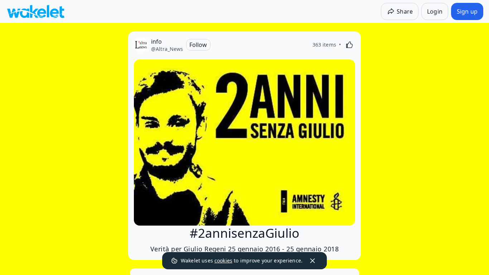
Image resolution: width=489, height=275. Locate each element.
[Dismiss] (312, 260)
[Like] (349, 44)
